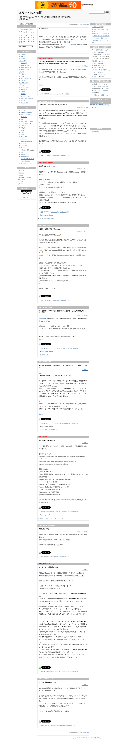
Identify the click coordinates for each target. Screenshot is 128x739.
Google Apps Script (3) (26, 98)
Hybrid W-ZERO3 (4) (26, 67)
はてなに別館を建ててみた (48, 682)
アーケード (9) (25, 87)
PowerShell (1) (24, 102)
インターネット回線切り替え (48, 567)
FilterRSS (54, 247)
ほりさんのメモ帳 (30, 12)
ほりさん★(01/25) (99, 72)
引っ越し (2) (22, 74)
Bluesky (23, 147)
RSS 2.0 (21, 173)
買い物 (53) (22, 54)
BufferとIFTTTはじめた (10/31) (100, 33)
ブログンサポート (27, 195)
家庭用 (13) (24, 89)
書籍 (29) (23, 56)
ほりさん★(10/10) (99, 76)
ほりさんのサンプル (68, 133)
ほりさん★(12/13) (99, 67)
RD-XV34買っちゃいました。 (49, 429)
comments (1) (55, 94)
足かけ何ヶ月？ (45, 354)
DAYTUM (23, 139)
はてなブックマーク (26, 123)
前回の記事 (42, 318)
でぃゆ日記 (24, 117)
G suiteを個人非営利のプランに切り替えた (53, 104)
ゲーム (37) (22, 85)
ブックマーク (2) (23, 82)
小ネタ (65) (22, 58)
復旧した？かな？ (45, 529)
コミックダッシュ (26, 136)
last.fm (22, 134)
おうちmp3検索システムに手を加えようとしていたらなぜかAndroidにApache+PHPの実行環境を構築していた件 (62, 62)
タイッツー (24, 145)
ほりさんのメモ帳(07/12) (101, 86)
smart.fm (23, 154)
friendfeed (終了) (25, 156)
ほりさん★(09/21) (99, 63)
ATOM (21, 175)
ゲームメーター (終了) (27, 163)
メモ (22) (21, 76)
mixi (22, 152)
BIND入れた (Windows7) (47, 440)
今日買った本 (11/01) (98, 27)
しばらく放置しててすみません (49, 229)
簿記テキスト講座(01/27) (101, 95)
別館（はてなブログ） (27, 121)
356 (99, 131)
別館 (58, 711)
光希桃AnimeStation (26, 112)
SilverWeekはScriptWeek (47, 218)
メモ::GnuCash (45, 725)
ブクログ (23, 143)
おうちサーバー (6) (26, 78)
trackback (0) (64, 94)
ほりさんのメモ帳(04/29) (101, 90)
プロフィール (70, 44)
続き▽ (41, 85)
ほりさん (85, 66)
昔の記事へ (86, 24)
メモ (42, 94)
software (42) (22, 60)
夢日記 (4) (23, 94)
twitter (22, 130)
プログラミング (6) (24, 96)
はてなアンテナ (25, 125)
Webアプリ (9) (24, 69)
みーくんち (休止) (26, 114)
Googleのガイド (63, 141)
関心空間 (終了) (25, 161)
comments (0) (55, 155)
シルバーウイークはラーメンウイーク (51, 518)
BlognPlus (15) (25, 65)
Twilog (22, 132)
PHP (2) (23, 100)
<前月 (21, 29)
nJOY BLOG (26, 197)
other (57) (21, 71)
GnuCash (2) (24, 80)
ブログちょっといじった (47, 166)
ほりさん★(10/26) (99, 52)
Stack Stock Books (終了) (27, 159)
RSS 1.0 (21, 170)
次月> (31, 29)
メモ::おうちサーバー (47, 348)
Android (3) (24, 63)
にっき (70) (22, 91)
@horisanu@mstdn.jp (26, 141)
